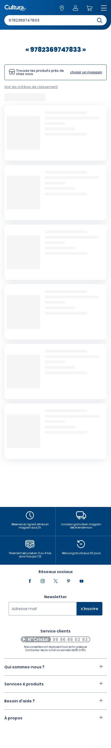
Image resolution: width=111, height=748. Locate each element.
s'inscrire (89, 608)
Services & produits (24, 684)
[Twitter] (55, 581)
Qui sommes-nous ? (24, 667)
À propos (13, 718)
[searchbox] (55, 20)
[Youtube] (81, 581)
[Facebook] (29, 581)
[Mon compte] (75, 8)
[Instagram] (42, 581)
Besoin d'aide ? (19, 701)
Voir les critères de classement (31, 86)
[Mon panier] (89, 8)
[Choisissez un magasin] (62, 8)
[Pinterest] (68, 581)
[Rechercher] (100, 20)
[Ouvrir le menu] (104, 8)
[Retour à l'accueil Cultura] (15, 8)
